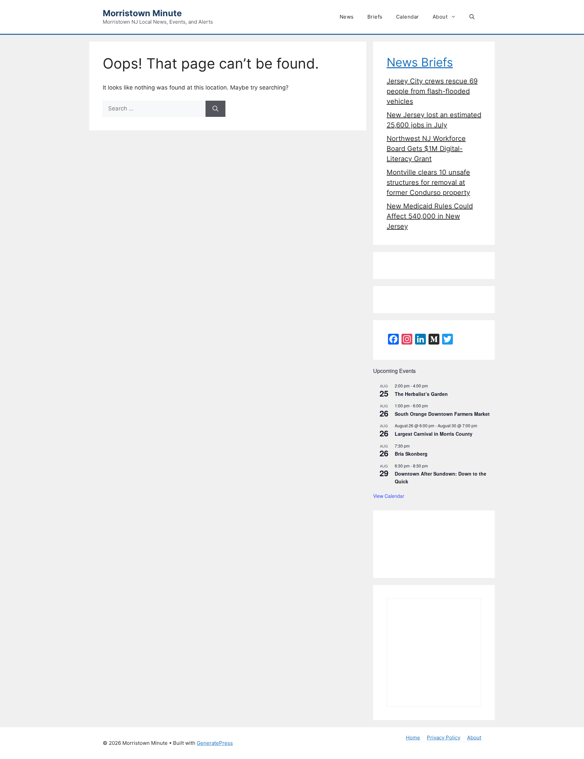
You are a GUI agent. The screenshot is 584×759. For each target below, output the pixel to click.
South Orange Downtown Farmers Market (442, 413)
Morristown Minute (142, 13)
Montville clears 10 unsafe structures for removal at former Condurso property (428, 182)
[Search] (215, 109)
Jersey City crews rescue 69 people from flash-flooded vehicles (432, 91)
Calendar (407, 17)
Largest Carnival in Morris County (433, 433)
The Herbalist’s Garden (421, 393)
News (347, 17)
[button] (472, 17)
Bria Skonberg (411, 453)
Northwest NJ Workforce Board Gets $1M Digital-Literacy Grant (426, 148)
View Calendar (388, 495)
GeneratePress (215, 743)
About (440, 17)
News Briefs (420, 62)
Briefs (375, 17)
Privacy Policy (443, 737)
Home (413, 737)
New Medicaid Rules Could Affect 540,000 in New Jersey (430, 216)
